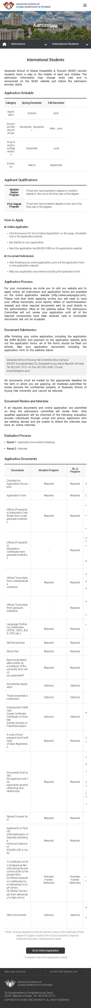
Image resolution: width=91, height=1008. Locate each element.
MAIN (4, 44)
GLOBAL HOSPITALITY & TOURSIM (26, 6)
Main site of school (15, 971)
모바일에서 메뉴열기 (85, 5)
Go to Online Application (45, 950)
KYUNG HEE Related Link (63, 971)
